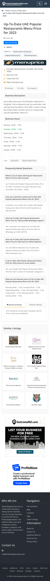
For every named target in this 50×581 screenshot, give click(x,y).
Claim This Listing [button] (11, 43)
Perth (22, 568)
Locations (30, 513)
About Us (30, 528)
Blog (28, 509)
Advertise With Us (34, 535)
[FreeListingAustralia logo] (15, 4)
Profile (21, 88)
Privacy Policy (32, 541)
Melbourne (14, 568)
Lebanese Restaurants (12, 55)
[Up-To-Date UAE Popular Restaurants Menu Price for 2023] (25, 62)
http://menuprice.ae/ (15, 82)
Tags (28, 516)
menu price (14, 161)
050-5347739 (11, 75)
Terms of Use (32, 538)
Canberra (37, 571)
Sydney (5, 568)
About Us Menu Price (29, 161)
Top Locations (32, 506)
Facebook (10, 88)
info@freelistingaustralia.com (13, 554)
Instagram (33, 88)
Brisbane (20, 571)
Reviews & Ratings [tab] (15, 305)
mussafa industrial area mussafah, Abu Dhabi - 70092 (25, 70)
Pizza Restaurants (30, 55)
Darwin (12, 571)
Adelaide (28, 571)
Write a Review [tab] (36, 305)
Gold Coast (44, 568)
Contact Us (31, 532)
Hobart (35, 568)
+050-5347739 (13, 78)
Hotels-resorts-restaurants (15, 10)
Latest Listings (32, 519)
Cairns (28, 568)
